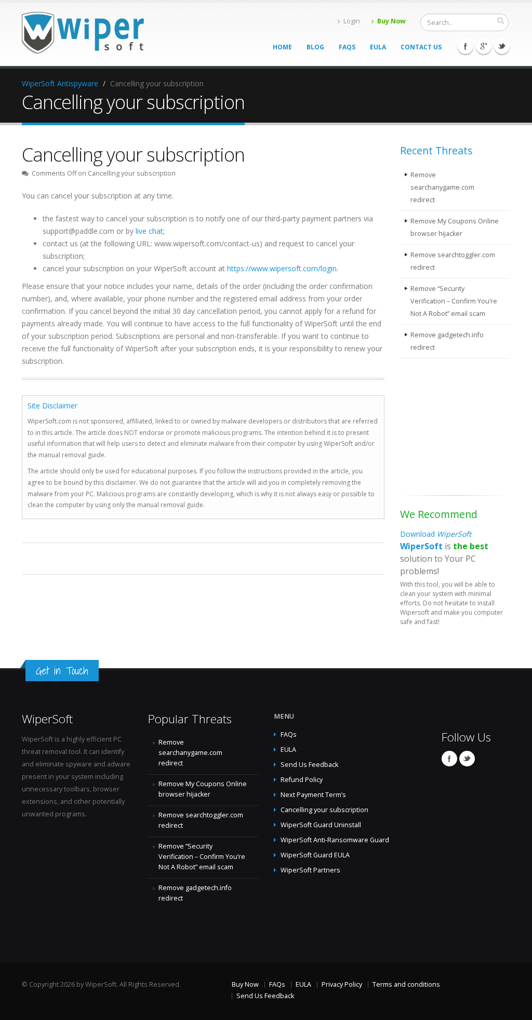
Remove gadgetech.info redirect (447, 341)
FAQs (347, 47)
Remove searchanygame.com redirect (442, 187)
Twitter (502, 46)
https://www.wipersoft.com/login (282, 268)
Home (282, 47)
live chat (149, 231)
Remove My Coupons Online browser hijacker (454, 227)
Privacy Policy (342, 984)
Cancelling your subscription (324, 809)
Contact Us (421, 47)
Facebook (465, 46)
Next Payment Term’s (313, 794)
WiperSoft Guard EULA (315, 855)
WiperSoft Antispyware (60, 83)
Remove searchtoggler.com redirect (452, 261)
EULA (378, 47)
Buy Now (391, 21)
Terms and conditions (406, 984)
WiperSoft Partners (310, 870)
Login (351, 21)
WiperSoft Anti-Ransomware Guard (335, 840)
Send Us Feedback (309, 764)
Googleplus (483, 46)
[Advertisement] (452, 429)
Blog (315, 47)
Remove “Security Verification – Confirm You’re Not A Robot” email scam (453, 301)
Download (435, 534)
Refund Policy (302, 779)
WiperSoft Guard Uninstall (321, 824)
